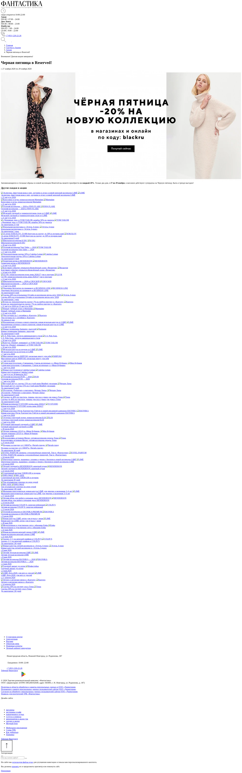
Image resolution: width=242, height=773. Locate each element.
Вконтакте (13, 670)
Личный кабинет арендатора (18, 648)
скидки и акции (13, 721)
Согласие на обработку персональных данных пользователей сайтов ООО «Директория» (39, 692)
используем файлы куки (22, 762)
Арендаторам (12, 639)
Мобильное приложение (16, 728)
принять (15, 766)
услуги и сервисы (13, 717)
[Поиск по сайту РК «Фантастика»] (3, 41)
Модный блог (12, 723)
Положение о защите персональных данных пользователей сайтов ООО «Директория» (38, 689)
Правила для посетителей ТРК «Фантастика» (20, 694)
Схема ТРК (11, 730)
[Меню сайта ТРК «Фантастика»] (11, 41)
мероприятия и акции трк (17, 719)
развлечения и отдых (15, 714)
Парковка (10, 735)
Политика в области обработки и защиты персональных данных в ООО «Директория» (38, 687)
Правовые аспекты (14, 646)
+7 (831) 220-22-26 (13, 36)
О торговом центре (14, 637)
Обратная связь (12, 644)
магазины (10, 710)
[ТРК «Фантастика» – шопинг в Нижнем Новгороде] (21, 7)
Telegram (4, 670)
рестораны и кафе (13, 712)
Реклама (9, 641)
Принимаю (6, 771)
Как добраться (12, 732)
